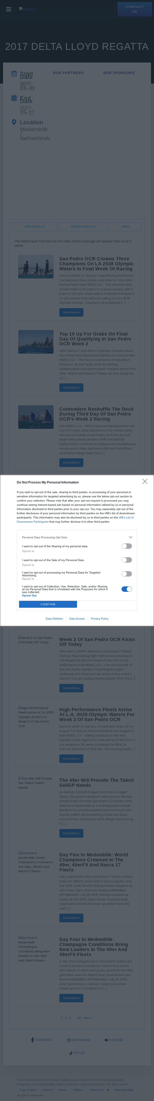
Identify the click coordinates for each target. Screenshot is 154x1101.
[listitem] (77, 537)
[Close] (146, 482)
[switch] (127, 546)
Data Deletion (54, 618)
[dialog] (77, 550)
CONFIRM (48, 604)
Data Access (77, 618)
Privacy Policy (99, 618)
